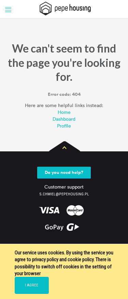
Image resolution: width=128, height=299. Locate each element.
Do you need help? (64, 172)
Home (64, 112)
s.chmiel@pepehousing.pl (64, 194)
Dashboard (64, 119)
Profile (64, 125)
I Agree (31, 285)
